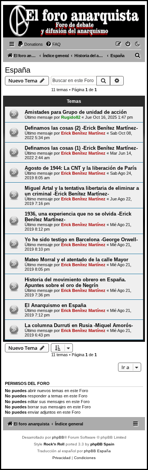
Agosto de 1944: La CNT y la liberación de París (81, 168)
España (17, 70)
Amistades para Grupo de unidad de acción (76, 112)
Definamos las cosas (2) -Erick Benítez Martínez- (81, 128)
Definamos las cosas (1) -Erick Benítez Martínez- (81, 148)
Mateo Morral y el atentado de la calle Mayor (76, 259)
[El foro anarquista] (17, 22)
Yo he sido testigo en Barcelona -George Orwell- (81, 239)
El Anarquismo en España (55, 305)
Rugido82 (70, 117)
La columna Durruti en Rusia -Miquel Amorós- (79, 325)
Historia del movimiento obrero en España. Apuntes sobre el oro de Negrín (75, 282)
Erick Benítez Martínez (83, 133)
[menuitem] (30, 44)
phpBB (58, 437)
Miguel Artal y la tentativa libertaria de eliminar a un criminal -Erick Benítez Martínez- (82, 191)
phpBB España (97, 451)
